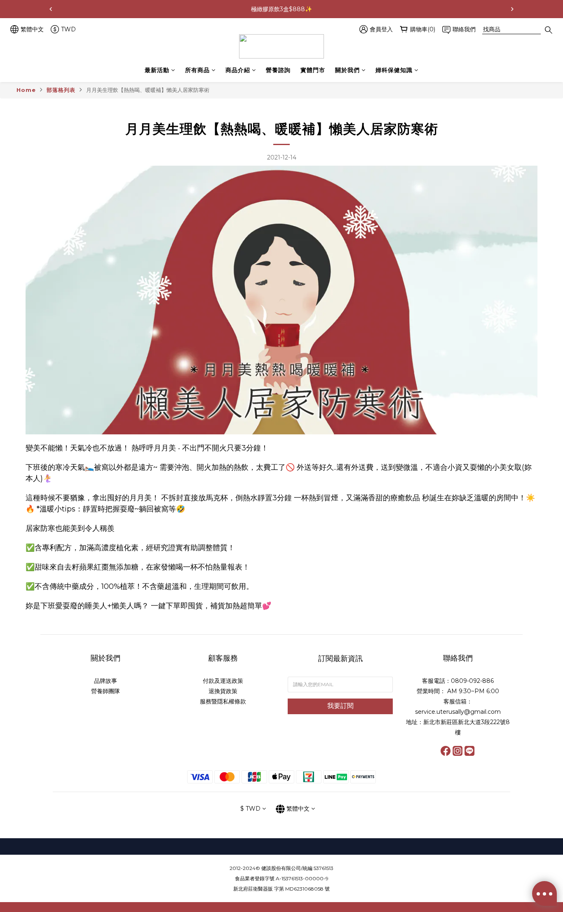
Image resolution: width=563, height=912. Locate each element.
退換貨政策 (223, 691)
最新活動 (157, 70)
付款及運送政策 (223, 681)
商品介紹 (237, 70)
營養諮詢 (278, 70)
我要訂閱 (340, 706)
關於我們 (347, 70)
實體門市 (312, 70)
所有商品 (197, 70)
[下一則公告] (512, 9)
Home (26, 90)
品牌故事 (105, 681)
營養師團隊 (105, 691)
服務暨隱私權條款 (223, 701)
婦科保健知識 (394, 70)
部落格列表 (61, 90)
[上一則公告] (50, 9)
